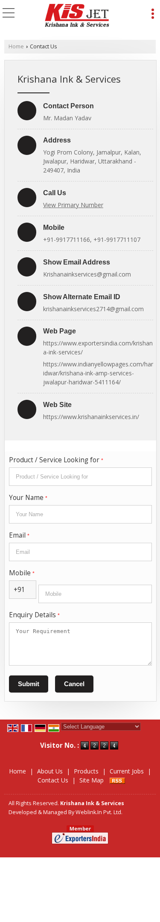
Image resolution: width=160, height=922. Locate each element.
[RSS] (117, 780)
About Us (50, 771)
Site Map (91, 780)
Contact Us (53, 780)
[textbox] (80, 476)
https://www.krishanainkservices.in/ (91, 417)
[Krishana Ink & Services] (77, 16)
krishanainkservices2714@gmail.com (93, 309)
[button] (73, 205)
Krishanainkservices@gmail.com (87, 274)
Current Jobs (127, 771)
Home (16, 46)
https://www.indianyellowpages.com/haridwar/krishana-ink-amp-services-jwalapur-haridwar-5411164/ (98, 373)
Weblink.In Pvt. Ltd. (99, 812)
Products (86, 771)
